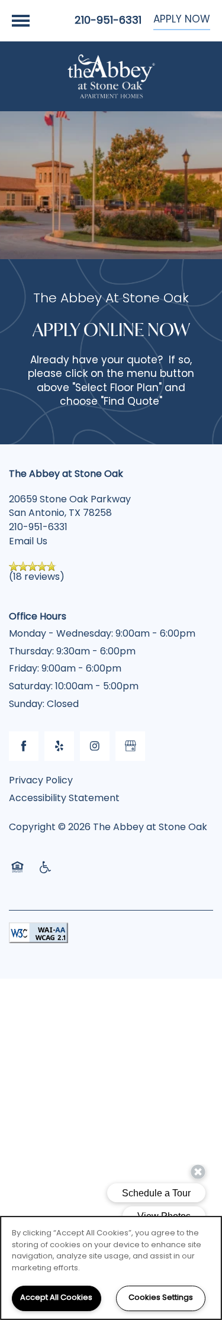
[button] (181, 21)
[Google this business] (130, 746)
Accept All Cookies (56, 1298)
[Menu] (21, 20)
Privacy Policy (41, 781)
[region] (111, 1268)
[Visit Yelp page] (59, 746)
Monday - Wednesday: (61, 634)
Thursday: (31, 652)
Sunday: (26, 704)
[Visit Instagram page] (95, 746)
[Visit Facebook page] (23, 746)
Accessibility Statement (64, 798)
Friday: (24, 669)
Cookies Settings (160, 1298)
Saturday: (31, 687)
